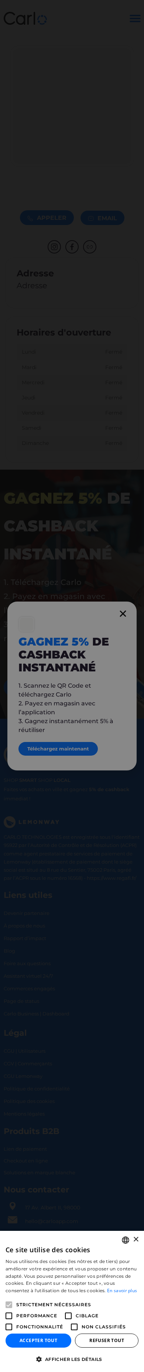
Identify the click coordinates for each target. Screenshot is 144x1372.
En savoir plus (122, 1290)
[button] (72, 1359)
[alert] (72, 686)
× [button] (135, 1239)
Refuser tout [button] (106, 1340)
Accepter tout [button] (38, 1340)
